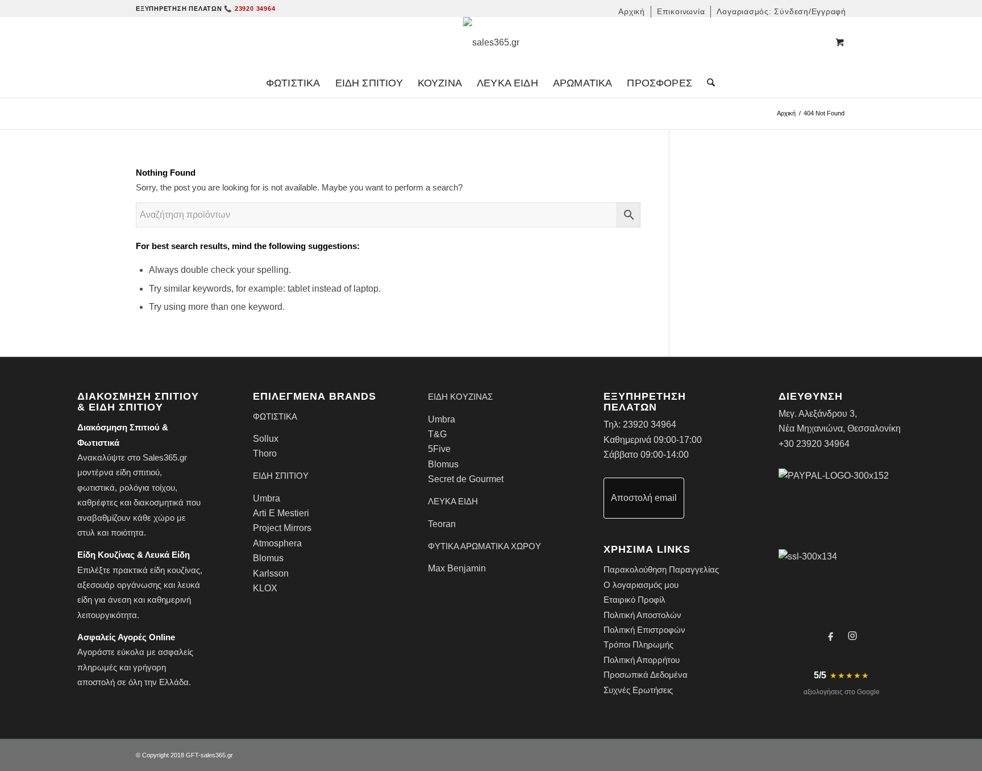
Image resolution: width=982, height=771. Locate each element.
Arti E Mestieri (281, 513)
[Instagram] (852, 635)
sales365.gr (217, 755)
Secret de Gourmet (466, 479)
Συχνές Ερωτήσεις (638, 690)
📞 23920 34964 (249, 8)
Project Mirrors (282, 528)
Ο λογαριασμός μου (641, 585)
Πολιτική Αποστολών (642, 615)
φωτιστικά (96, 487)
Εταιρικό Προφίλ (634, 599)
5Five (439, 449)
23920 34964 (649, 424)
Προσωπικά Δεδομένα (646, 674)
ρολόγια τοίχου (147, 487)
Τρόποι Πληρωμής (638, 644)
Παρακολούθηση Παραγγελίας (661, 569)
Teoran (442, 524)
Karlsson (271, 573)
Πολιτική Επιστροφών (644, 630)
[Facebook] (831, 635)
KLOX (265, 588)
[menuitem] (632, 12)
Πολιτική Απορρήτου (642, 660)
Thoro (265, 453)
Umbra (266, 498)
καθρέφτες (97, 502)
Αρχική (786, 113)
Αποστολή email (644, 498)
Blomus (268, 558)
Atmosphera (277, 543)
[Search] (707, 83)
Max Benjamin (457, 568)
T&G (437, 434)
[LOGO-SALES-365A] (491, 42)
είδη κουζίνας (175, 570)
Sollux (265, 438)
